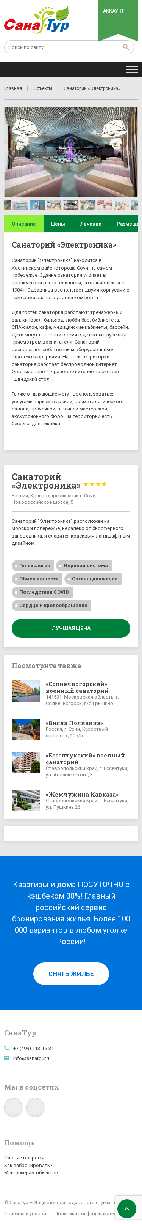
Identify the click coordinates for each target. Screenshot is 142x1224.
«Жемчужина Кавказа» (82, 794)
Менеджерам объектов (31, 1172)
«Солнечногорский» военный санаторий (77, 687)
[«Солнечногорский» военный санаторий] (26, 693)
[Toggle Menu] (132, 69)
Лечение (90, 224)
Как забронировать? (28, 1165)
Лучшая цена (71, 628)
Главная (13, 88)
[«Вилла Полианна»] (26, 729)
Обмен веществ (39, 579)
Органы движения (95, 579)
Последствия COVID (44, 592)
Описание (24, 224)
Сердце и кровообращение (53, 605)
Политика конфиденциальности (92, 1213)
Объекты (42, 88)
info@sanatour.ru (32, 1058)
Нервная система (86, 565)
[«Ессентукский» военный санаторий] (26, 765)
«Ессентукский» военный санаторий (85, 758)
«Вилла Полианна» (74, 723)
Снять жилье (71, 974)
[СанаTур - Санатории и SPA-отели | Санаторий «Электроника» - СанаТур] (37, 19)
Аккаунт (113, 11)
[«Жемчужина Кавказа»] (26, 800)
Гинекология (34, 565)
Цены (58, 224)
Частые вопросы (24, 1158)
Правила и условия (26, 1213)
